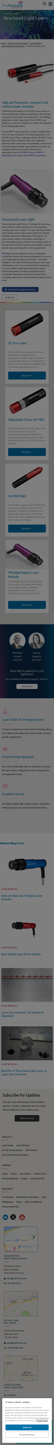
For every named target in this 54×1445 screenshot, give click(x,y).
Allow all (27, 1427)
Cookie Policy (42, 1420)
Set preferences (27, 1434)
